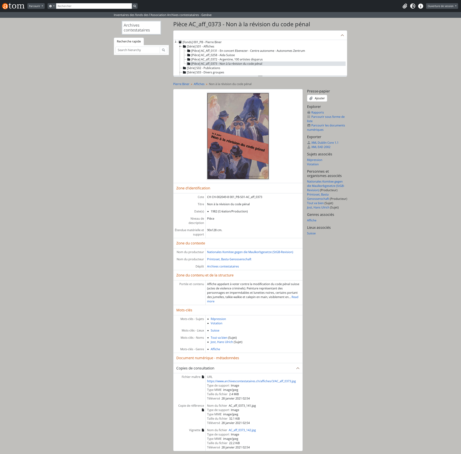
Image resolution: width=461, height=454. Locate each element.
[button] (405, 6)
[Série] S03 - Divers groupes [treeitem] (205, 72)
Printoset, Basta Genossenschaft (229, 259)
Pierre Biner (181, 84)
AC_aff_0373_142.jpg (242, 430)
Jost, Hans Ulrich (222, 342)
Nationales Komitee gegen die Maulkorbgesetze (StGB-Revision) (250, 252)
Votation (216, 323)
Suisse (215, 330)
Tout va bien (219, 338)
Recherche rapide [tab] (129, 41)
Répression (218, 319)
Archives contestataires (223, 266)
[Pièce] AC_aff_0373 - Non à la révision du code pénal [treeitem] (226, 64)
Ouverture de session (441, 6)
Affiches (199, 84)
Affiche (215, 349)
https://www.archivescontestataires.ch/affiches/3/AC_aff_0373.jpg (251, 381)
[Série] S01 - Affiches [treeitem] (200, 46)
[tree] (260, 58)
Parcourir (35, 6)
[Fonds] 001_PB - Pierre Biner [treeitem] (202, 42)
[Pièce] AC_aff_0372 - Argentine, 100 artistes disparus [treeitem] (227, 59)
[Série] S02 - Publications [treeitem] (203, 68)
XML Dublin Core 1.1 (325, 143)
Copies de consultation (195, 368)
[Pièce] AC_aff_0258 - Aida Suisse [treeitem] (213, 55)
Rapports (317, 112)
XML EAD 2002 (320, 147)
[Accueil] (14, 6)
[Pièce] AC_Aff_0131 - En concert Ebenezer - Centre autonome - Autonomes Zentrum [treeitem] (248, 51)
